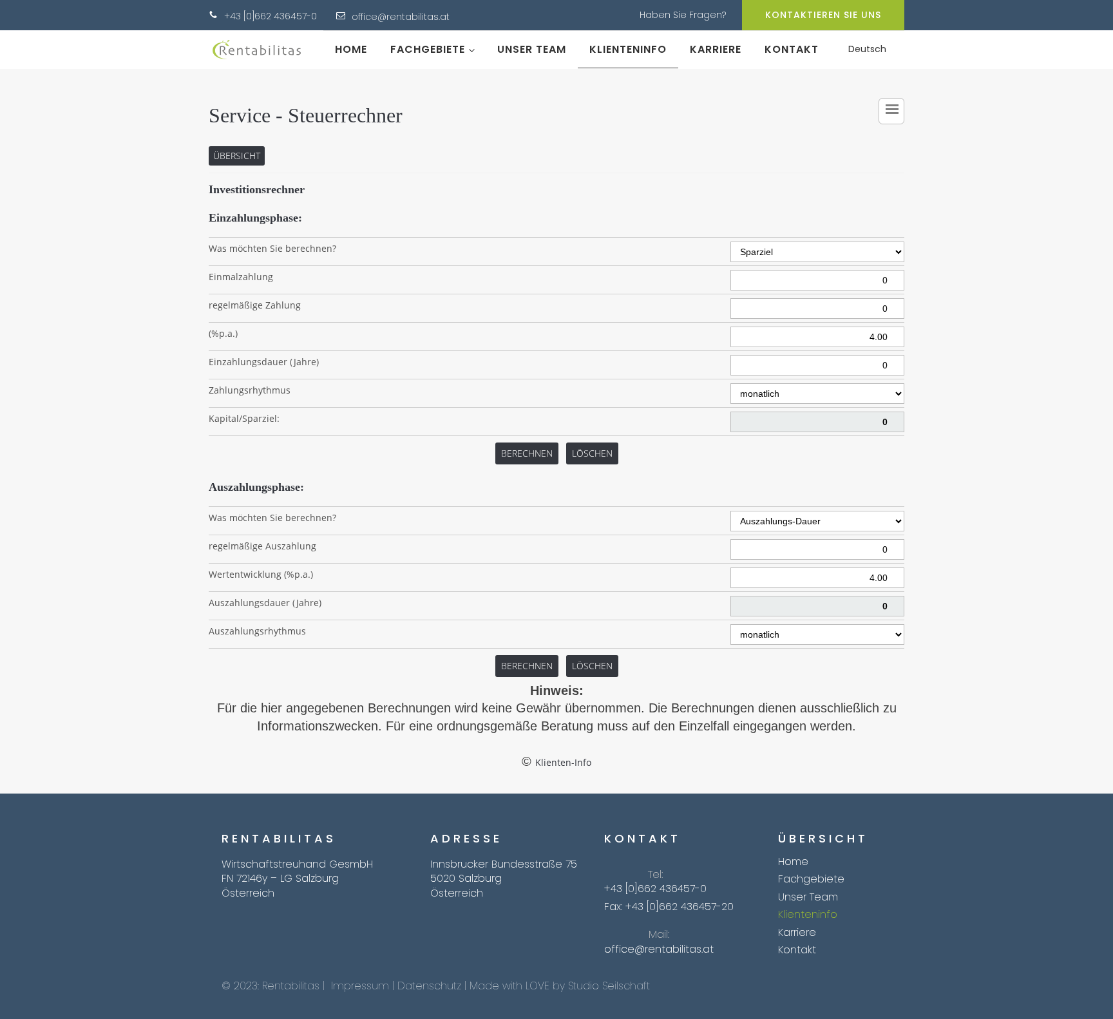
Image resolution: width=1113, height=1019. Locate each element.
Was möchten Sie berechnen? (272, 248)
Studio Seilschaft (609, 985)
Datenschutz (429, 985)
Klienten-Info (563, 762)
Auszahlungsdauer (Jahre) (265, 602)
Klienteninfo (628, 49)
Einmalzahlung (241, 277)
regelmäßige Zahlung (255, 305)
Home (351, 49)
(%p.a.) (223, 333)
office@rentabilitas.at (401, 17)
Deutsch (867, 49)
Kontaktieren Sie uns (823, 14)
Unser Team (531, 49)
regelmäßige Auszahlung (262, 546)
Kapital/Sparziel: (244, 418)
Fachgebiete (427, 49)
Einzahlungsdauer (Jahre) (264, 362)
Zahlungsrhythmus (249, 390)
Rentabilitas (290, 985)
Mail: (659, 935)
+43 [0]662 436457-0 (270, 16)
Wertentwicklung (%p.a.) (261, 574)
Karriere (715, 49)
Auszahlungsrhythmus (257, 631)
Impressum (360, 985)
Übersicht (236, 155)
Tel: (655, 875)
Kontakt (792, 49)
